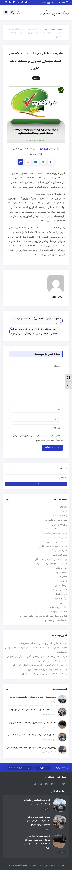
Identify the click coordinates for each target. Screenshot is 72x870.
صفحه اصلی (57, 29)
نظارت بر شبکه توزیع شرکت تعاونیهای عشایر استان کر (43, 616)
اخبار (46, 29)
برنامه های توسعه (59, 516)
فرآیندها (63, 581)
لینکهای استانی (60, 594)
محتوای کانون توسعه (58, 603)
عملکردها (63, 577)
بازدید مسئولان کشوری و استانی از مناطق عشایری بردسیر (42, 643)
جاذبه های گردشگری (58, 550)
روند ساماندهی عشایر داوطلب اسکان (50, 559)
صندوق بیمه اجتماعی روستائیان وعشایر (50, 564)
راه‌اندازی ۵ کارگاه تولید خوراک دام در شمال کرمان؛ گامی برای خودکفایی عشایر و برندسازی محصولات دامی (31, 735)
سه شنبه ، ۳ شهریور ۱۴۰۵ (53, 2)
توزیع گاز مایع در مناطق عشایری (53, 546)
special (63, 507)
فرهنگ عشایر (61, 585)
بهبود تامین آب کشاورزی (56, 520)
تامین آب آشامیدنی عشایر (55, 529)
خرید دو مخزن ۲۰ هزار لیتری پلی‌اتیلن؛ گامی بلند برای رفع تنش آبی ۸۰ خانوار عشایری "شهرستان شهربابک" (31, 722)
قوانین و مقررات (60, 590)
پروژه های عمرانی (59, 524)
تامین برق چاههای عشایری (55, 533)
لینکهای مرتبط (61, 598)
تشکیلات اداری (60, 537)
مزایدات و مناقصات (58, 607)
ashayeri (44, 149)
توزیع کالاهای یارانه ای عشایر (54, 542)
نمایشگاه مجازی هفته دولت (54, 620)
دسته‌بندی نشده (60, 555)
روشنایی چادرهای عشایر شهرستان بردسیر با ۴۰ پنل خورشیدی (40, 674)
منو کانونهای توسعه (58, 612)
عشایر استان (61, 572)
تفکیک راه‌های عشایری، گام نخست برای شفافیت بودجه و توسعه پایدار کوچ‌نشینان (31, 709)
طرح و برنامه (61, 568)
